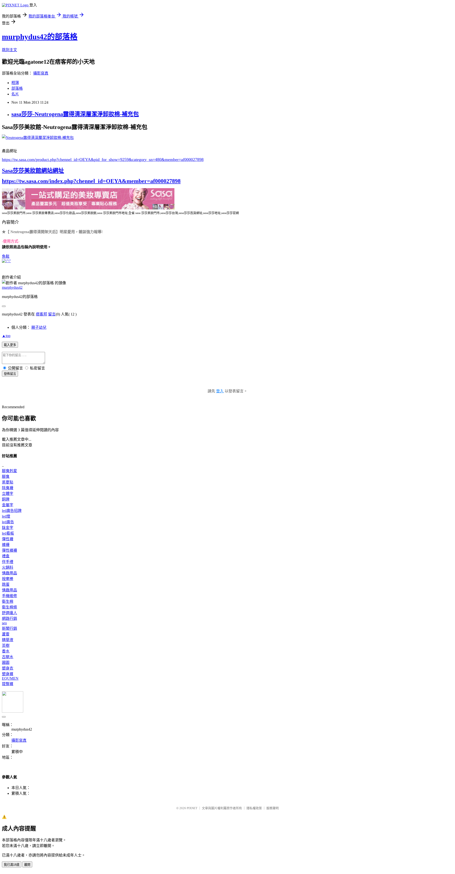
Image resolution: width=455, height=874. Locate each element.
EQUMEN (10, 678)
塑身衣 (7, 668)
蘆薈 (5, 634)
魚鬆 (5, 256)
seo (4, 623)
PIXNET (192, 808)
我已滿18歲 (11, 864)
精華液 (7, 640)
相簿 (15, 83)
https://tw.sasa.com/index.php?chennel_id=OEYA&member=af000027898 (91, 181)
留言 (52, 314)
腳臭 (5, 477)
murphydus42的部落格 (39, 36)
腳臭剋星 (9, 471)
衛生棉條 (9, 607)
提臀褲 (7, 684)
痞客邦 (41, 314)
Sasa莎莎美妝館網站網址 (33, 171)
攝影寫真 (40, 73)
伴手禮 (7, 562)
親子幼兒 (38, 327)
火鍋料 (7, 567)
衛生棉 (7, 601)
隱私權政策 (254, 808)
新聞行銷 (9, 628)
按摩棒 (7, 579)
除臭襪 (7, 488)
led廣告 (8, 522)
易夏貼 (7, 482)
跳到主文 (9, 50)
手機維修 (9, 596)
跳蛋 (5, 584)
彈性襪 (7, 539)
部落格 (17, 88)
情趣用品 (9, 573)
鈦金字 (7, 528)
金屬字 (7, 505)
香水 (5, 651)
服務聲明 (272, 808)
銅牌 (5, 499)
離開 (27, 864)
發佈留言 (10, 374)
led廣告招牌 (12, 511)
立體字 (7, 494)
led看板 (8, 533)
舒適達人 (9, 613)
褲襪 (5, 545)
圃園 (5, 663)
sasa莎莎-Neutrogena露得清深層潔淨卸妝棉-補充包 (75, 114)
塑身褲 (7, 674)
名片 (15, 94)
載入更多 (10, 345)
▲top (6, 336)
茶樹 (5, 645)
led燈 (6, 516)
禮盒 (5, 556)
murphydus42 (12, 287)
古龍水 (7, 657)
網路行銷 (9, 619)
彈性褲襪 (9, 550)
